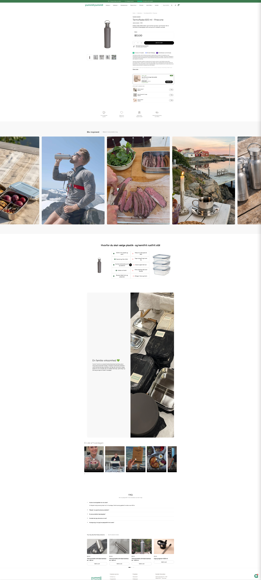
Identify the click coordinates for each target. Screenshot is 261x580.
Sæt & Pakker (149, 5)
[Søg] (171, 5)
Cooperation (113, 579)
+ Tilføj (171, 89)
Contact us (112, 576)
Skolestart (108, 5)
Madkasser (115, 5)
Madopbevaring (124, 5)
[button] (134, 42)
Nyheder (156, 5)
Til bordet (141, 5)
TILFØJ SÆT (169, 81)
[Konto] (175, 5)
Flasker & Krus (133, 5)
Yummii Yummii (136, 16)
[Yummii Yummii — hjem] (94, 5)
